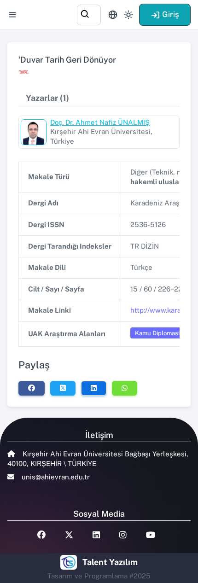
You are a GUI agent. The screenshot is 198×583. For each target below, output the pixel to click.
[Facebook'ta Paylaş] (31, 388)
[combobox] (88, 13)
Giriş (170, 14)
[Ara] (88, 13)
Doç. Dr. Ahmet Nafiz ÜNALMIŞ (100, 122)
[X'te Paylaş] (63, 388)
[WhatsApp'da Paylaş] (124, 388)
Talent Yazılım (110, 562)
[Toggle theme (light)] (128, 15)
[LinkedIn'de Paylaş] (93, 388)
